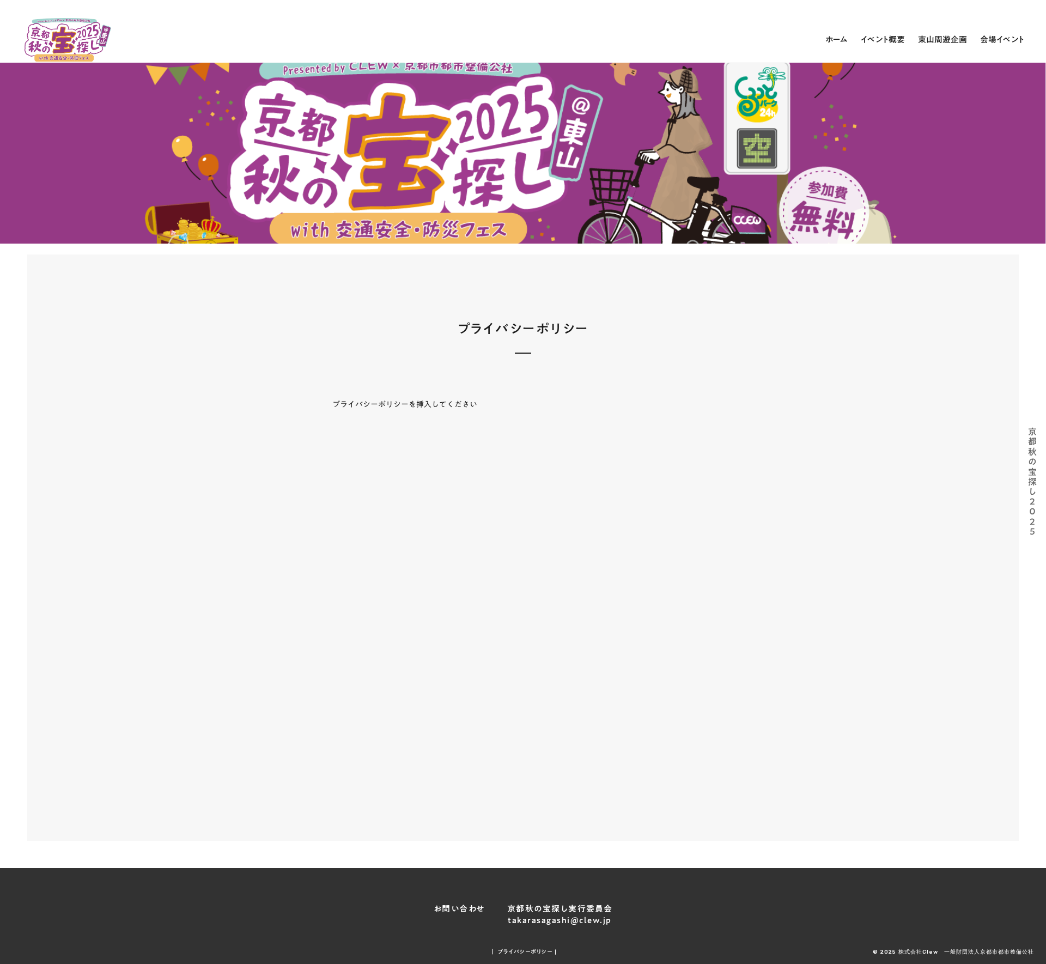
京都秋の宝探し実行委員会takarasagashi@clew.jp (560, 914)
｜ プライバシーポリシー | (523, 951)
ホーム (836, 39)
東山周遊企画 (942, 39)
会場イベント (1002, 39)
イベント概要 (883, 39)
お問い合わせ (459, 908)
